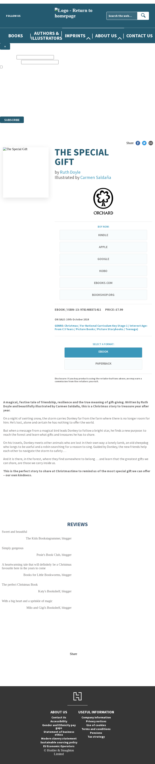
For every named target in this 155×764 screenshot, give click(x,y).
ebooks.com (103, 283)
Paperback (103, 363)
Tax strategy (96, 736)
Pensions (96, 733)
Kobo (103, 271)
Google (103, 259)
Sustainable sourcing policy (58, 742)
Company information (96, 717)
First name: (8, 57)
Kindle (103, 235)
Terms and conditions (96, 729)
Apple (103, 247)
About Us (106, 36)
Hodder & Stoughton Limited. (47, 100)
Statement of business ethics (59, 733)
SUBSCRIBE (12, 120)
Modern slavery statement (59, 738)
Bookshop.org (103, 295)
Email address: (10, 62)
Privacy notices (96, 721)
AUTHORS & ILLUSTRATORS (46, 35)
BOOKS (15, 36)
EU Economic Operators (58, 746)
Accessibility (58, 721)
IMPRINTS (75, 36)
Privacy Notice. (79, 107)
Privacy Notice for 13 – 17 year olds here (128, 81)
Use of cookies (96, 725)
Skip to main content (13, 1)
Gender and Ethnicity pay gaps (59, 726)
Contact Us (139, 36)
